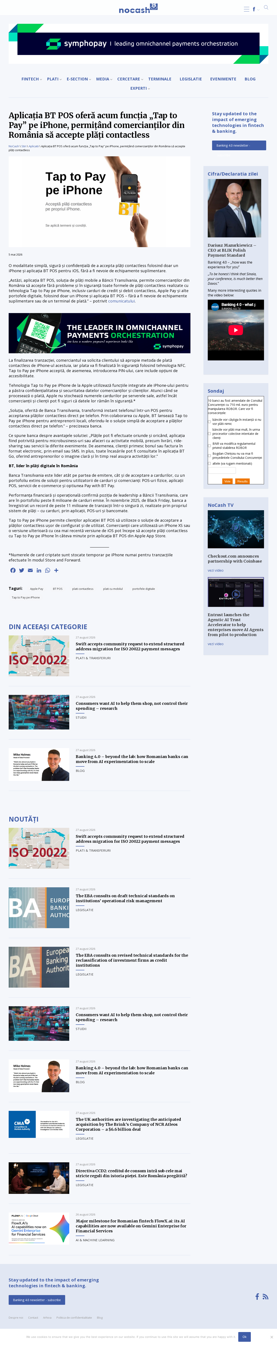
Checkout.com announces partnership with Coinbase (235, 559)
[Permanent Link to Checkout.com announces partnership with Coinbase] (236, 551)
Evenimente (223, 79)
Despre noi (16, 1317)
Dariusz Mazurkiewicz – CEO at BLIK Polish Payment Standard (232, 250)
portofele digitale (143, 589)
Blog (250, 79)
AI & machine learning (95, 1240)
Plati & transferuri (93, 658)
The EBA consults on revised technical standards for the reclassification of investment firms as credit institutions (132, 960)
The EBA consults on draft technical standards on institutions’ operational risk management (125, 898)
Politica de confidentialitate (74, 1317)
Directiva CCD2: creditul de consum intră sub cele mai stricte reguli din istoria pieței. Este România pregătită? (131, 1173)
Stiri (23, 146)
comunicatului (121, 301)
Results (242, 481)
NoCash (14, 146)
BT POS (58, 589)
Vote (227, 481)
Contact (33, 1317)
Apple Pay (36, 589)
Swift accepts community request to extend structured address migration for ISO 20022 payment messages (130, 646)
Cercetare (128, 79)
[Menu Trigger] (246, 9)
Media (102, 79)
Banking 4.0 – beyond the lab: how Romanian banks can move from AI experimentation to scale (132, 759)
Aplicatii (34, 146)
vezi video (216, 570)
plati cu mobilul (113, 589)
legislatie (191, 79)
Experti (138, 88)
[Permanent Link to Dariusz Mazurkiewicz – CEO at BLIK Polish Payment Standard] (234, 240)
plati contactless (82, 589)
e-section (77, 79)
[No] (271, 1337)
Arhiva (47, 1317)
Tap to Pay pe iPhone (26, 597)
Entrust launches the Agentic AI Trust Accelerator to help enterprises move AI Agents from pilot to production (236, 624)
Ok (244, 1337)
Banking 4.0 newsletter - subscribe (233, 146)
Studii (81, 717)
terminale (159, 79)
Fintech (30, 79)
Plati (52, 79)
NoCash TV (221, 505)
